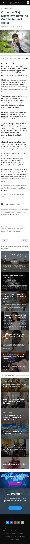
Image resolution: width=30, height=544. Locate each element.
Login (5, 528)
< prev (5, 240)
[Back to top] (27, 541)
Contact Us (23, 530)
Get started (15, 508)
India (16, 82)
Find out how (15, 483)
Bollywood (15, 194)
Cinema (22, 194)
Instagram (4, 116)
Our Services (21, 528)
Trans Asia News (6, 26)
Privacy (14, 533)
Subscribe (14, 530)
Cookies (21, 533)
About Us (12, 528)
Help (23, 536)
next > (24, 240)
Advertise (6, 530)
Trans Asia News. (12, 518)
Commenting (8, 536)
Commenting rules (14, 214)
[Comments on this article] (27, 58)
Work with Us (15, 539)
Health (3, 196)
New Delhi (4, 64)
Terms (7, 533)
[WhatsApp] (23, 58)
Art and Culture (7, 8)
